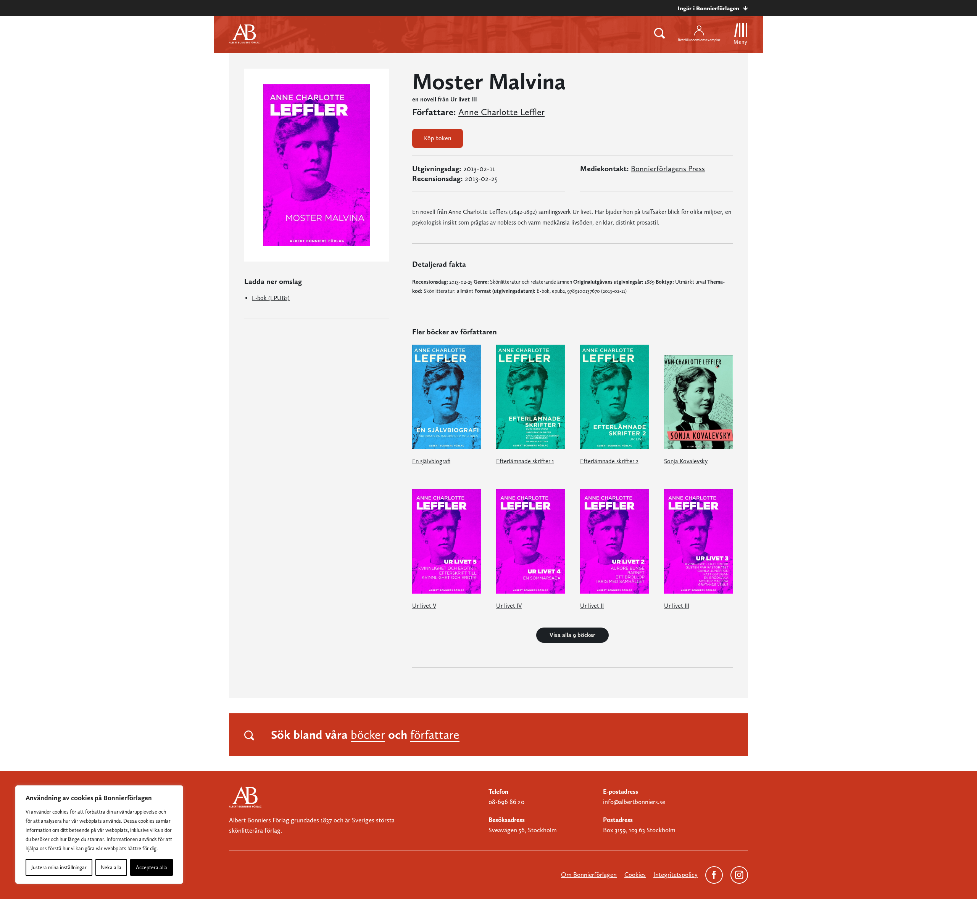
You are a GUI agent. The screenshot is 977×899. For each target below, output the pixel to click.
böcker (368, 734)
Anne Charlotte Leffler (501, 112)
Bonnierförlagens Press (668, 168)
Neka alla (111, 867)
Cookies (635, 874)
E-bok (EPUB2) (271, 298)
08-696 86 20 (506, 802)
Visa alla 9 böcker (572, 635)
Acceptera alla (151, 867)
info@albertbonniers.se (634, 802)
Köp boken (437, 138)
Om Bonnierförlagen (589, 874)
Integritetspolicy (675, 874)
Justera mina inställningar (59, 867)
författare (434, 734)
